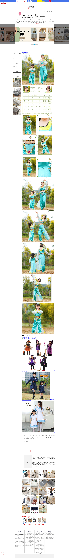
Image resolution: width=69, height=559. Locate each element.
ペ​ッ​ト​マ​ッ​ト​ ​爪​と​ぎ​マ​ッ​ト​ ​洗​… (29, 523)
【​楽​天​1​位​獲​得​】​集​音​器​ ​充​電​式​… (25, 523)
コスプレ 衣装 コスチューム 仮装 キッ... (28, 337)
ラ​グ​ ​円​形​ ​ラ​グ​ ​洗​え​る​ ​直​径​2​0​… (39, 523)
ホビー (27, 52)
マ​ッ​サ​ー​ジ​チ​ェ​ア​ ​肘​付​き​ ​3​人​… (34, 523)
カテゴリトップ (24, 52)
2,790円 (34, 371)
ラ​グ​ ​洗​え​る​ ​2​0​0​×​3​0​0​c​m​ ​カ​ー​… (44, 523)
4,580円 (35, 337)
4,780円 (30, 400)
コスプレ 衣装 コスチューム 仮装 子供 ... (28, 338)
